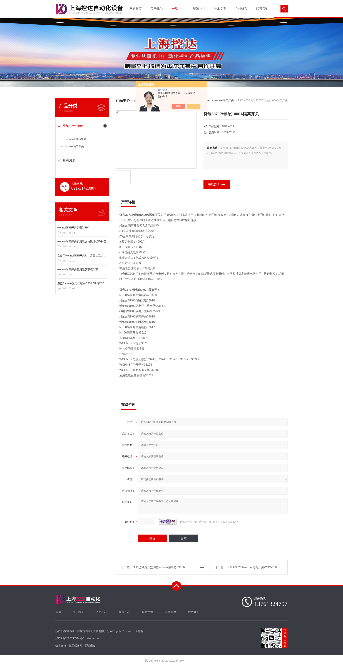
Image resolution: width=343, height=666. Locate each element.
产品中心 (178, 9)
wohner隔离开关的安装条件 (73, 227)
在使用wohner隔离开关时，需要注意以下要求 (84, 255)
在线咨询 (214, 184)
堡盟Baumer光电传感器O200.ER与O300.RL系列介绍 (88, 283)
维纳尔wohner (73, 126)
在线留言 (241, 9)
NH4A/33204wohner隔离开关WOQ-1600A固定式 (258, 567)
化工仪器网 (75, 645)
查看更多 (69, 160)
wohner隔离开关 (74, 146)
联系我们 (262, 9)
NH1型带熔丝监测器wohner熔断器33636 (159, 567)
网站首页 (136, 9)
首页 (58, 612)
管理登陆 (89, 645)
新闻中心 (199, 9)
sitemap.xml (94, 638)
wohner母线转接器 (75, 139)
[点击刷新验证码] (168, 522)
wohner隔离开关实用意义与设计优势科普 (81, 241)
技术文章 (220, 9)
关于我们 (157, 9)
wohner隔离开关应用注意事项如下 (77, 269)
